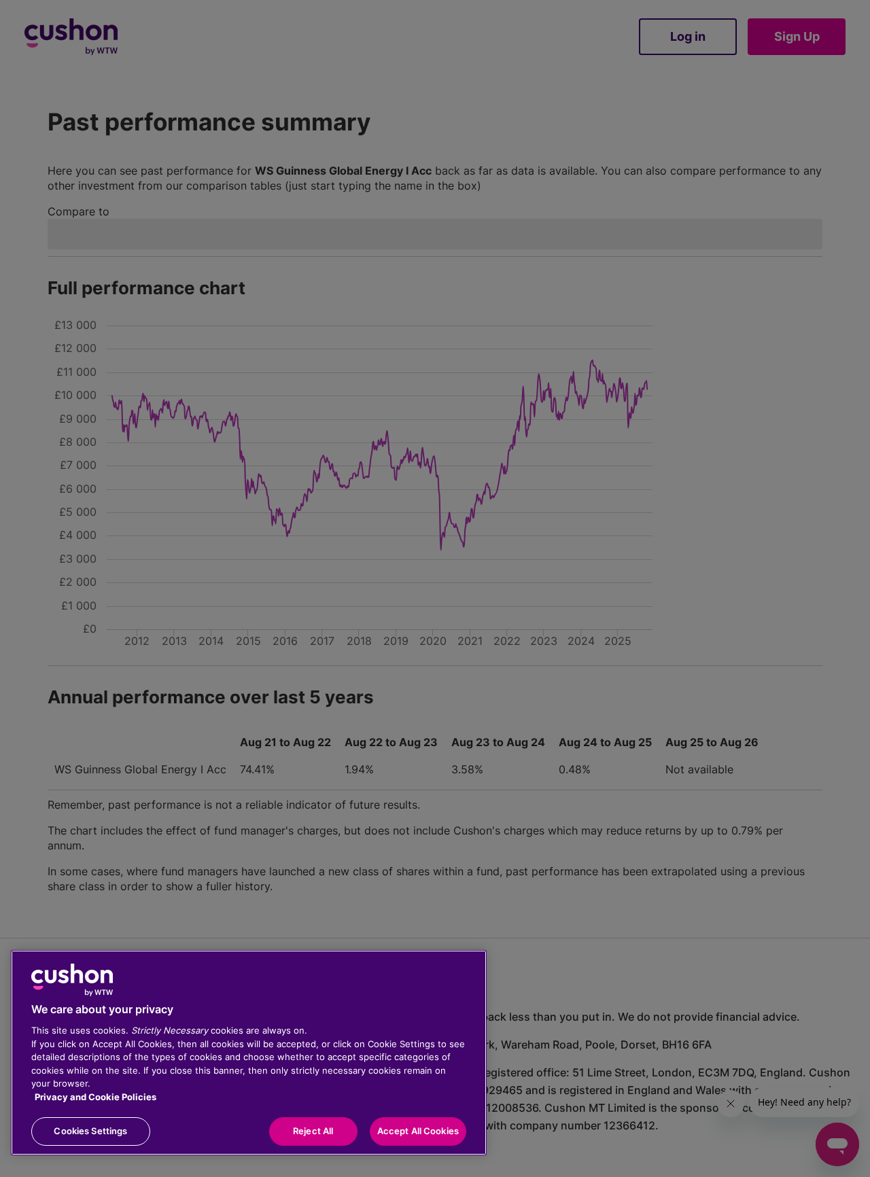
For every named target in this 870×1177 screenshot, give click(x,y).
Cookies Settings (90, 1130)
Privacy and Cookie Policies (95, 1096)
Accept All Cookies (418, 1130)
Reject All (313, 1130)
